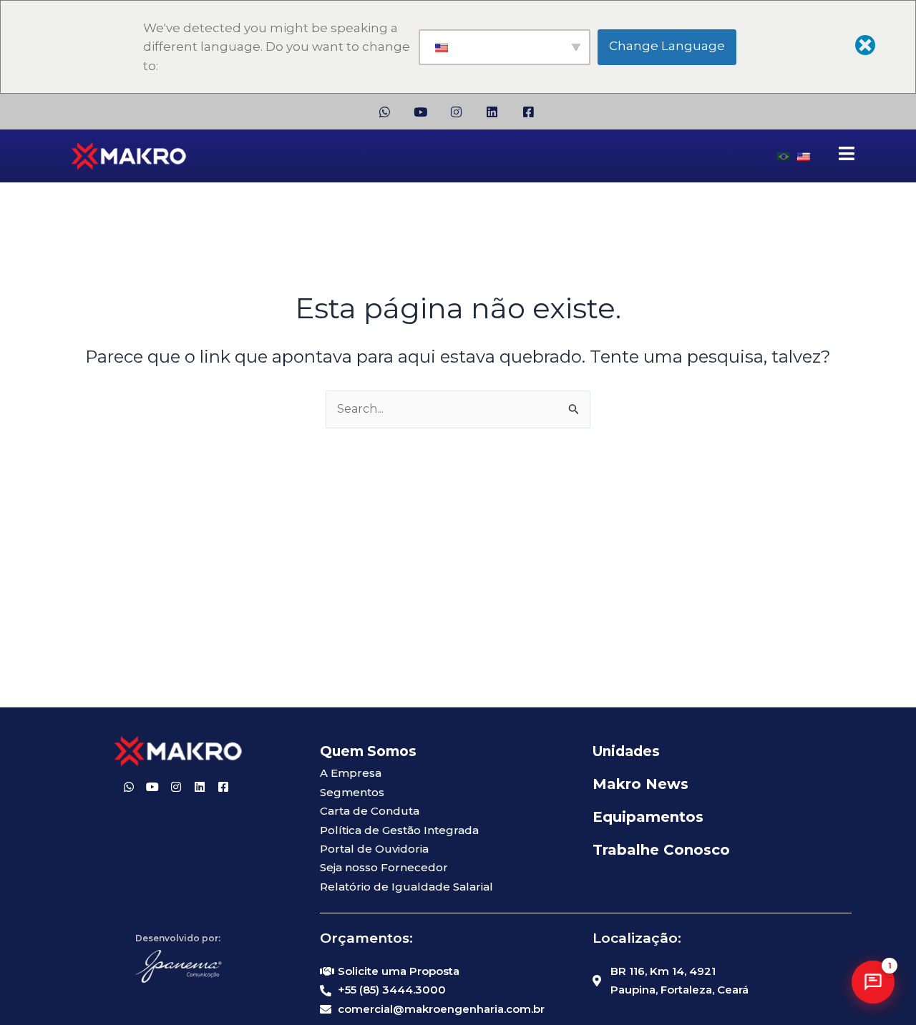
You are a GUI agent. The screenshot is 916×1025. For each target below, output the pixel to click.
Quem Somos (368, 751)
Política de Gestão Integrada (399, 830)
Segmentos (352, 792)
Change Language (667, 46)
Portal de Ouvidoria (374, 848)
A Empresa (350, 773)
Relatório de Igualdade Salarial (406, 886)
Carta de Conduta (369, 811)
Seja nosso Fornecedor (384, 867)
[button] (873, 982)
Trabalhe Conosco (661, 849)
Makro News (640, 784)
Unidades (626, 751)
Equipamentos (648, 816)
